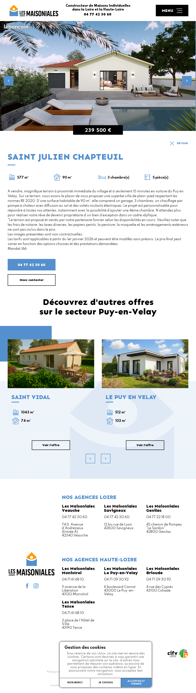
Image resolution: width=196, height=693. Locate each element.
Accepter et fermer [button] (136, 682)
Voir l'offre (51, 363)
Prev (8, 81)
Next (187, 81)
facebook (27, 586)
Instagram (36, 586)
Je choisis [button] (105, 682)
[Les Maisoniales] (33, 10)
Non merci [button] (74, 682)
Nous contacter (32, 280)
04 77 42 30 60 (31, 264)
